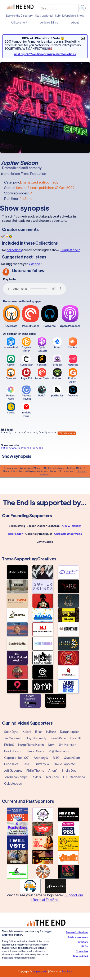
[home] (20, 8)
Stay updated (80, 955)
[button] (19, 15)
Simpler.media (40, 971)
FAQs (84, 946)
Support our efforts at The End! (57, 897)
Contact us (82, 950)
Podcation (38, 173)
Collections (46, 243)
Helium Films (19, 173)
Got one (34, 264)
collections (14, 250)
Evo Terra (67, 971)
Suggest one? (70, 250)
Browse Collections (77, 932)
